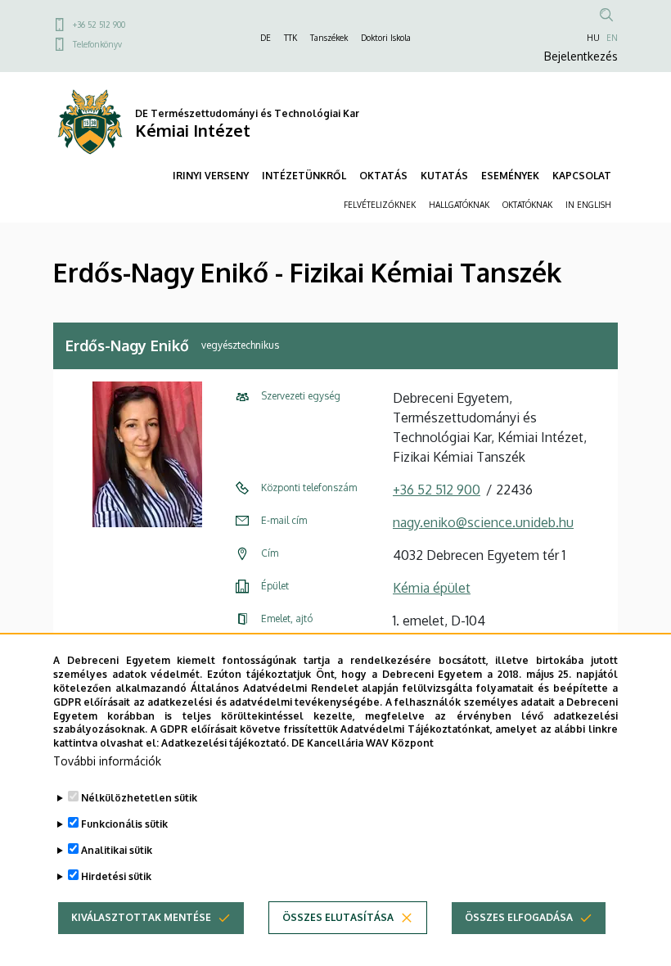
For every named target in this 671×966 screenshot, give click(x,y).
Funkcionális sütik (124, 824)
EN (612, 38)
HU (593, 38)
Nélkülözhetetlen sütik (139, 798)
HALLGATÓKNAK (459, 205)
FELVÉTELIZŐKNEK (380, 205)
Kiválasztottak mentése (141, 917)
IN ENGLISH (588, 205)
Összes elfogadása (519, 917)
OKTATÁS (383, 175)
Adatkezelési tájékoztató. (225, 743)
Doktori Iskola (386, 38)
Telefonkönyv (97, 44)
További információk (107, 761)
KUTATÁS (444, 175)
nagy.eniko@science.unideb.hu (483, 522)
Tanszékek (329, 38)
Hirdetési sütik (116, 876)
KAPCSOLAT (581, 175)
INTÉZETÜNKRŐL (304, 175)
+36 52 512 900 (99, 24)
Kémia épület (432, 588)
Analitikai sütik (116, 850)
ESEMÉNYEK (510, 175)
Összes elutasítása (338, 917)
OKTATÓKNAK (527, 205)
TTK (290, 38)
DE (265, 38)
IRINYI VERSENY (211, 175)
